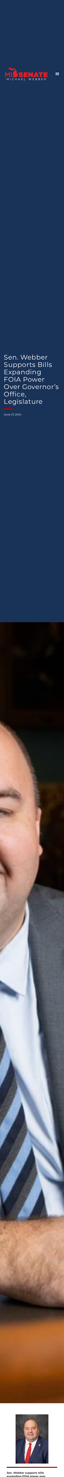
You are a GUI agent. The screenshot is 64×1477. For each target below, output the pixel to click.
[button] (57, 74)
